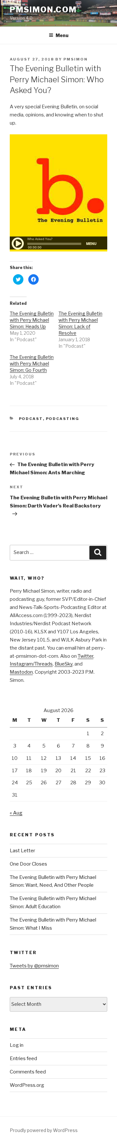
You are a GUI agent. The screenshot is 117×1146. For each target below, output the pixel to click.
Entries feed (23, 1058)
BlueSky (63, 664)
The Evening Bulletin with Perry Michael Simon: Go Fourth (32, 363)
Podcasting (63, 418)
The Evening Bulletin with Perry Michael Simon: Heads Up (32, 320)
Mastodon (21, 672)
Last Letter (22, 851)
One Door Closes (28, 864)
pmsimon (75, 59)
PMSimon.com (43, 9)
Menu (62, 35)
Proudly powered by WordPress (44, 1130)
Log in (16, 1045)
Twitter (85, 656)
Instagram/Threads (31, 664)
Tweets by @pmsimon (34, 966)
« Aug (16, 813)
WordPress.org (27, 1085)
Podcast (31, 418)
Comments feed (28, 1072)
